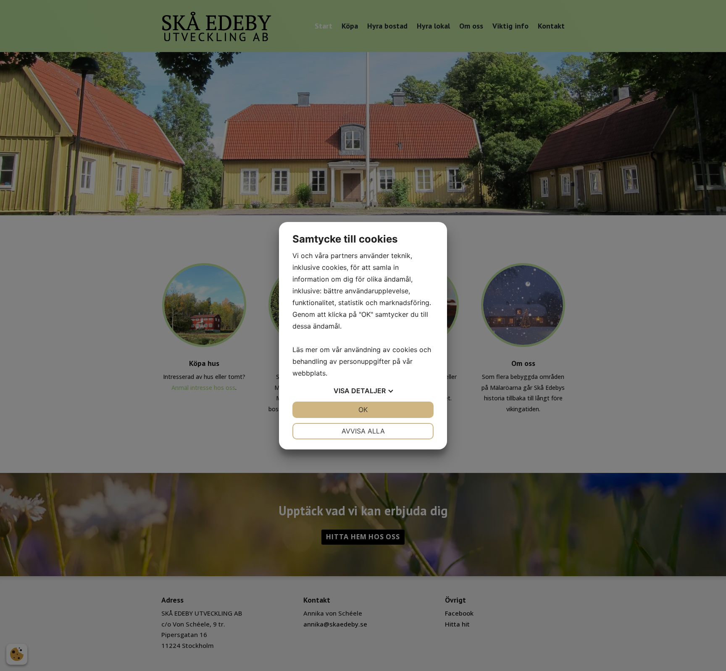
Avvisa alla (363, 431)
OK (363, 409)
